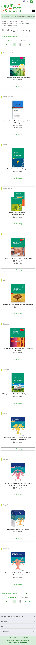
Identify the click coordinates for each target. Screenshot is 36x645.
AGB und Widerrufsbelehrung (18, 642)
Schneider (6, 324)
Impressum (11, 640)
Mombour (10, 96)
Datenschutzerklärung (22, 640)
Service (4, 621)
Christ (11, 53)
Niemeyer (6, 548)
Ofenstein (6, 369)
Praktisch (5, 631)
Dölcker (5, 144)
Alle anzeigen (12, 41)
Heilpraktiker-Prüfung (23, 23)
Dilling (5, 96)
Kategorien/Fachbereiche (12, 616)
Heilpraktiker (7, 505)
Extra (3, 626)
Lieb (4, 280)
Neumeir (5, 459)
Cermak (5, 413)
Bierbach (5, 53)
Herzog (5, 188)
